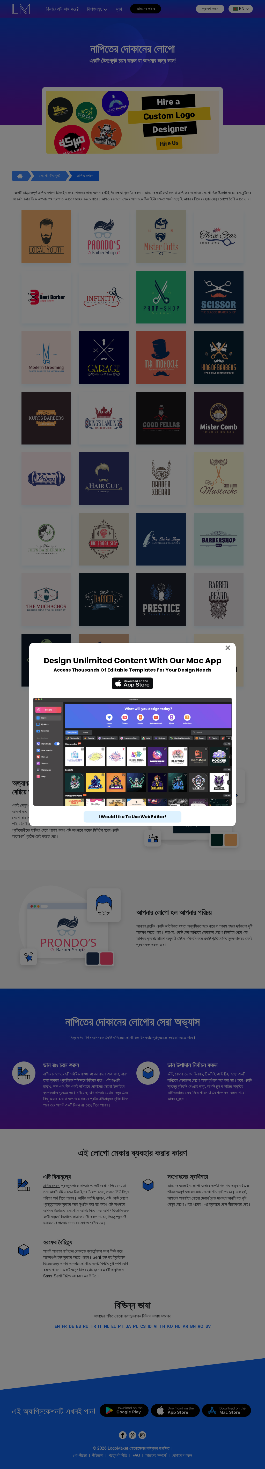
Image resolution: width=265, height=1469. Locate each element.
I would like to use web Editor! (132, 817)
